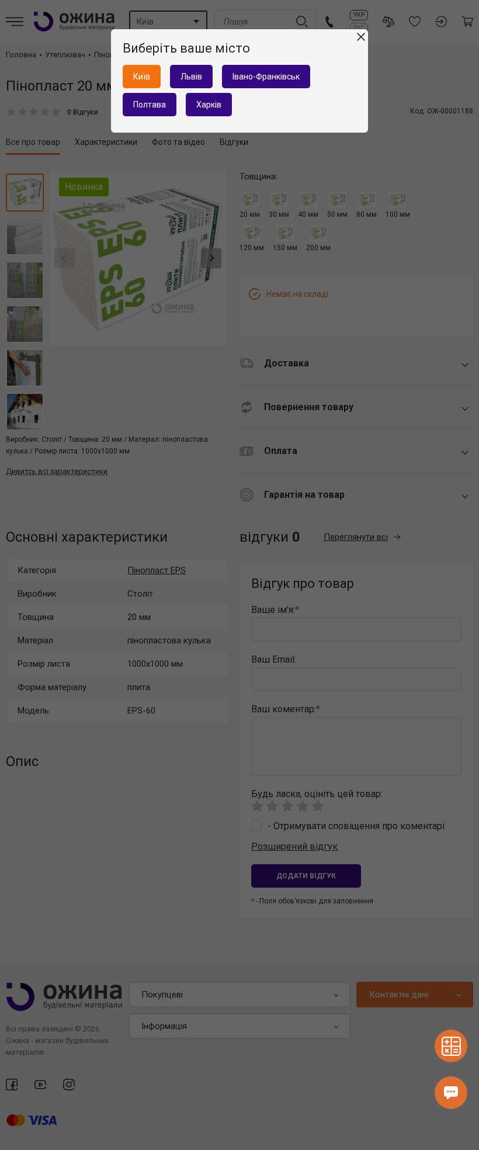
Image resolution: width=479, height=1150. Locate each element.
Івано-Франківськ (266, 76)
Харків (208, 104)
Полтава (149, 104)
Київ (141, 76)
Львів (191, 76)
